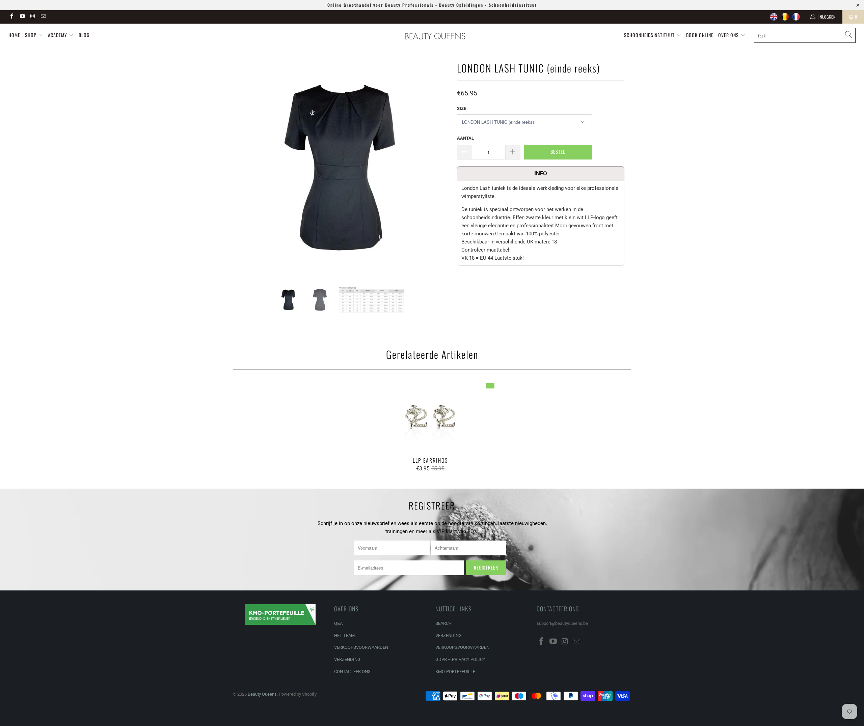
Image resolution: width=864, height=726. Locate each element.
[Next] (439, 167)
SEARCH (443, 623)
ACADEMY (57, 34)
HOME (14, 34)
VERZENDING (347, 659)
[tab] (540, 173)
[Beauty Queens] (435, 36)
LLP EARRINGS (430, 417)
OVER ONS (729, 34)
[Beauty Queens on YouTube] (22, 16)
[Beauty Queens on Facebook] (11, 16)
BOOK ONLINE (699, 34)
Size (461, 108)
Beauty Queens (262, 694)
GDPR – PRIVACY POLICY (460, 659)
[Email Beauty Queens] (43, 16)
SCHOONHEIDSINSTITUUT (650, 34)
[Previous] (244, 167)
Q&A (338, 623)
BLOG (84, 34)
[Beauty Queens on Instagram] (32, 16)
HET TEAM (344, 635)
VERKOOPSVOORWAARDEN (361, 647)
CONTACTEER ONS (352, 671)
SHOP (31, 34)
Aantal (465, 138)
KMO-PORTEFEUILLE (455, 671)
